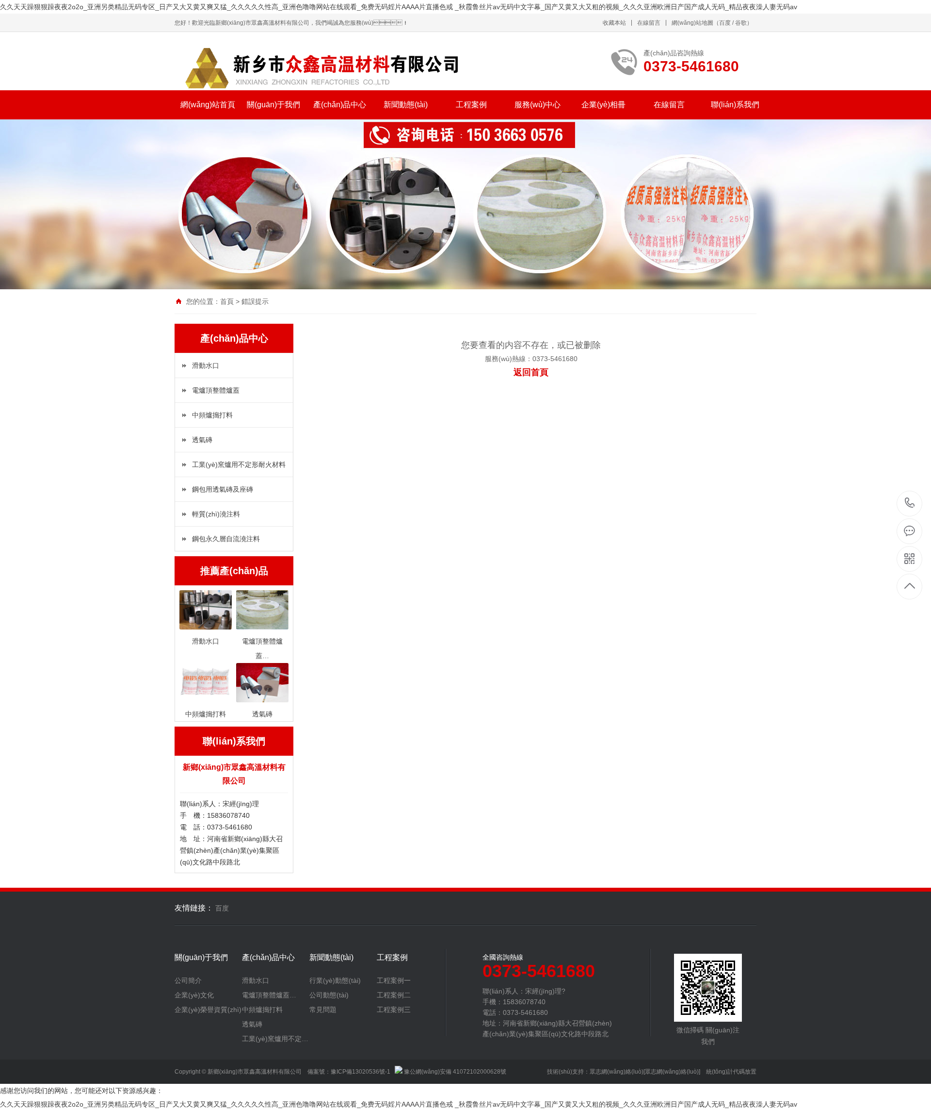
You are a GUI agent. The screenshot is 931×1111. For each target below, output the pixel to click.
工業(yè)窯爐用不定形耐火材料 (239, 464)
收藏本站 (614, 22)
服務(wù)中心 (537, 104)
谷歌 (741, 22)
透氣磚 (202, 440)
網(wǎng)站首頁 (207, 104)
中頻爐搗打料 (212, 415)
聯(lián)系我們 (735, 104)
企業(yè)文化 (194, 995)
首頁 (227, 301)
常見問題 (323, 1009)
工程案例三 (394, 1009)
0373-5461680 (910, 503)
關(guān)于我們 (273, 104)
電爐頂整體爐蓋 (216, 390)
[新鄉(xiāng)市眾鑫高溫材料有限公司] (320, 66)
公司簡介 (188, 980)
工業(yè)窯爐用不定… (275, 1038)
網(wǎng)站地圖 (692, 22)
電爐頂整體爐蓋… (269, 995)
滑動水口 (205, 365)
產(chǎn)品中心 (339, 104)
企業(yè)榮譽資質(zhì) (208, 1009)
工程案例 (471, 104)
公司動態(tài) (329, 995)
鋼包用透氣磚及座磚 (222, 489)
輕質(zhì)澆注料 (216, 514)
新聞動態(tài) (406, 104)
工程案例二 (394, 995)
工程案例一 (394, 980)
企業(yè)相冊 (603, 104)
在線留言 (648, 22)
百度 (725, 22)
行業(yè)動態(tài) (335, 980)
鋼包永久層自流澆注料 (226, 539)
